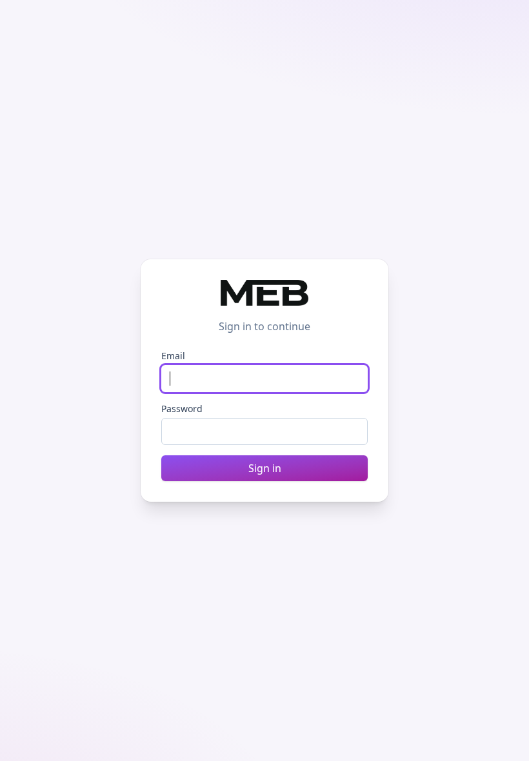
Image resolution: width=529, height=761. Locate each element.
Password (182, 408)
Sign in (264, 468)
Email (173, 356)
